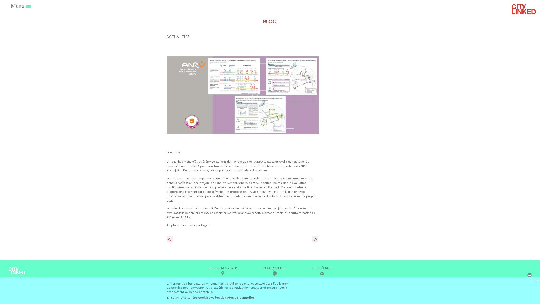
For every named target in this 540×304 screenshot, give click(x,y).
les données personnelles (235, 297)
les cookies (201, 297)
